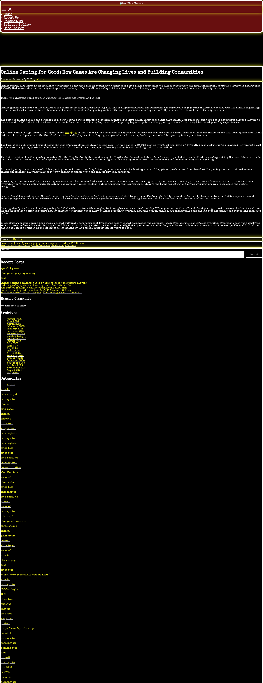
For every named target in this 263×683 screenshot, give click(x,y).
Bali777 (5, 672)
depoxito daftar (11, 468)
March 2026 (14, 324)
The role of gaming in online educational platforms (34, 288)
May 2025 (12, 348)
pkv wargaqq (8, 560)
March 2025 (14, 353)
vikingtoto (8, 663)
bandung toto (9, 463)
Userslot (6, 633)
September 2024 (16, 368)
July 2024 (13, 373)
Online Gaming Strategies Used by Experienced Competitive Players (44, 283)
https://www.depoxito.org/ (18, 628)
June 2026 (13, 321)
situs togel (8, 546)
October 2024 (15, 365)
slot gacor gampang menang (18, 273)
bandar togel (9, 394)
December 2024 (16, 360)
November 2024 (16, 363)
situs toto (7, 424)
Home (8, 14)
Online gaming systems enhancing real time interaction (36, 285)
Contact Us (13, 21)
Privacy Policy (17, 25)
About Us (11, 18)
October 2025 (15, 336)
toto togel (7, 516)
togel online (9, 526)
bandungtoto (8, 433)
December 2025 (15, 331)
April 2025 (13, 351)
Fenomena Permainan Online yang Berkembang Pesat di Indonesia (41, 293)
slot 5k (5, 404)
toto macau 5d (9, 458)
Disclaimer (14, 28)
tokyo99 (5, 658)
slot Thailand (10, 472)
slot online (8, 482)
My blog (18, 239)
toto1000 (6, 667)
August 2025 (14, 341)
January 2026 (15, 329)
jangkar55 (7, 619)
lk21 (3, 594)
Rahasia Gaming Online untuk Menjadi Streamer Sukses (36, 290)
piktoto (5, 502)
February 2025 (15, 355)
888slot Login (9, 589)
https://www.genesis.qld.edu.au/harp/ (25, 575)
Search (5, 250)
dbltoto (5, 541)
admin (40, 79)
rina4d (5, 390)
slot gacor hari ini (13, 521)
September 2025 (16, 338)
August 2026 (14, 319)
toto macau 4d (9, 497)
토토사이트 (71, 133)
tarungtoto (8, 399)
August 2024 (14, 370)
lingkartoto (8, 429)
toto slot (6, 614)
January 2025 (15, 358)
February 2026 (16, 326)
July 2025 (12, 343)
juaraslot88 (8, 536)
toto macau (7, 409)
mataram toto (9, 648)
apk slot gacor (10, 268)
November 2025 (16, 334)
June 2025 (13, 346)
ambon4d (6, 419)
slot (3, 278)
